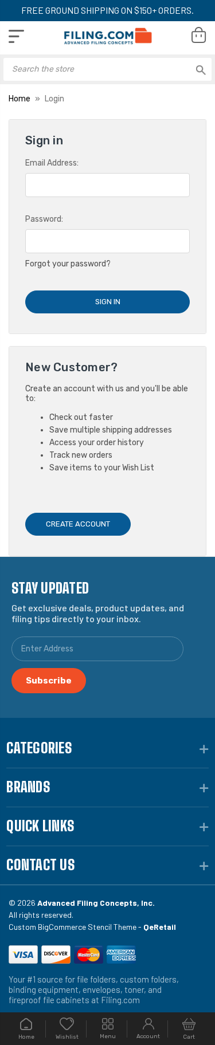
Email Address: (52, 163)
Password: (44, 219)
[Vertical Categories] (16, 36)
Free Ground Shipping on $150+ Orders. (107, 10)
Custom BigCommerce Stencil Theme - (92, 927)
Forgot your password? (68, 264)
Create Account (78, 524)
